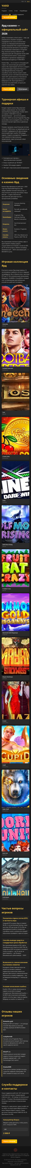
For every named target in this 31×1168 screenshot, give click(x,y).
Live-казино (6, 14)
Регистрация (23, 89)
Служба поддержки (18, 14)
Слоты (10, 10)
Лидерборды (23, 10)
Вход (28, 1)
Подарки (4, 10)
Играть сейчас (8, 89)
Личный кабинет (9, 17)
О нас (16, 10)
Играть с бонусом (9, 1141)
